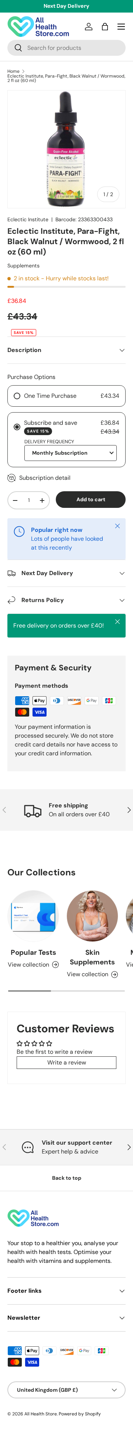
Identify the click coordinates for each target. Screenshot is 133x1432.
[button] (105, 26)
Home (13, 71)
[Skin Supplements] (92, 916)
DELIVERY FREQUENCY (49, 441)
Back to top (66, 1178)
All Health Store (40, 1414)
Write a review (66, 1062)
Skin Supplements (92, 957)
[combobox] (66, 48)
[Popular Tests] (33, 916)
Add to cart (90, 499)
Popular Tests (33, 952)
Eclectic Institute (27, 219)
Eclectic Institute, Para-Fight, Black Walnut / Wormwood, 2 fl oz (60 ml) (66, 78)
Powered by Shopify (80, 1414)
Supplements (23, 265)
